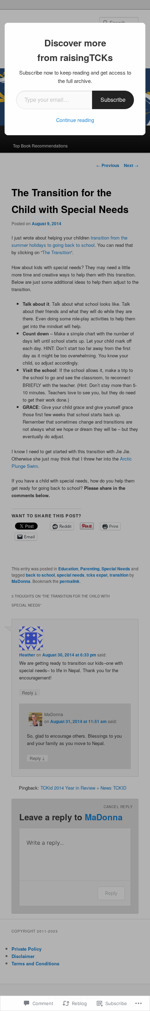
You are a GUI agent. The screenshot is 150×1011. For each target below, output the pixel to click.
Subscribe (113, 100)
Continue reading (75, 119)
